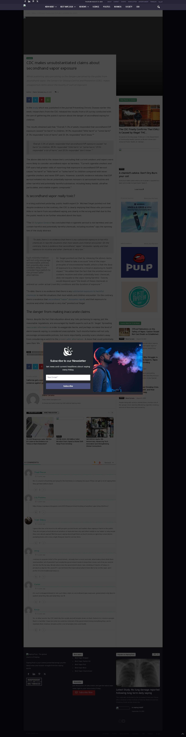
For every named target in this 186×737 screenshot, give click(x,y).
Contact (116, 2)
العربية (161, 2)
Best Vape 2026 (66, 7)
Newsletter (132, 2)
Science (96, 7)
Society (129, 7)
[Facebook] (25, 2)
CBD (138, 7)
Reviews (82, 7)
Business (117, 7)
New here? (49, 7)
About (109, 2)
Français (153, 2)
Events (123, 2)
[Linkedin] (29, 2)
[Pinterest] (33, 2)
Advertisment (143, 2)
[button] (158, 7)
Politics (106, 7)
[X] (37, 2)
